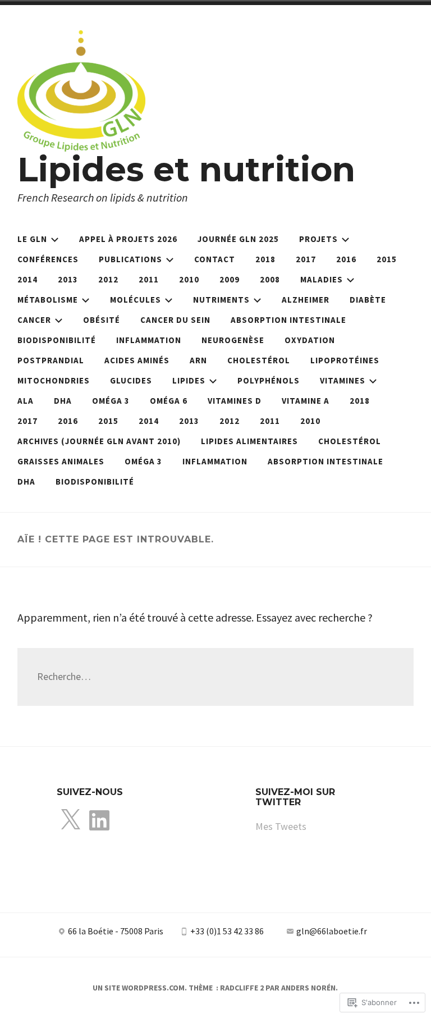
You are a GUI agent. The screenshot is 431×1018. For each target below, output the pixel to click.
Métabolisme (47, 299)
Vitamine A (305, 400)
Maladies (321, 279)
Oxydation (310, 340)
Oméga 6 (168, 400)
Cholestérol (258, 360)
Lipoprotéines (344, 360)
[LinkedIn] (99, 820)
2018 (265, 259)
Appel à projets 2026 (128, 239)
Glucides (131, 380)
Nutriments (221, 299)
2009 (229, 279)
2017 (306, 259)
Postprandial (50, 360)
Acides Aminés (136, 360)
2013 (68, 279)
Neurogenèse (232, 340)
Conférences (48, 259)
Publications (130, 259)
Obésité (101, 319)
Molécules (135, 299)
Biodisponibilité (56, 340)
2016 (346, 259)
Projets (318, 239)
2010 (189, 279)
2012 (108, 279)
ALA (25, 400)
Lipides (188, 380)
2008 (270, 279)
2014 (27, 279)
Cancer (34, 319)
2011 (149, 279)
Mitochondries (53, 380)
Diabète (368, 299)
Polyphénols (268, 380)
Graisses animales (60, 461)
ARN (198, 360)
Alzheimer (305, 299)
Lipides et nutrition (186, 169)
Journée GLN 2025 (238, 239)
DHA (63, 400)
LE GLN (32, 239)
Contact (214, 259)
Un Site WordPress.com (139, 988)
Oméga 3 (111, 400)
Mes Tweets (280, 826)
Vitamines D (235, 400)
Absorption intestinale (288, 319)
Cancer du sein (175, 319)
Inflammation (148, 340)
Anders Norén (308, 988)
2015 (387, 259)
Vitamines (342, 380)
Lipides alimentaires (249, 441)
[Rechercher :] (215, 676)
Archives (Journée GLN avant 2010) (99, 441)
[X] (70, 820)
